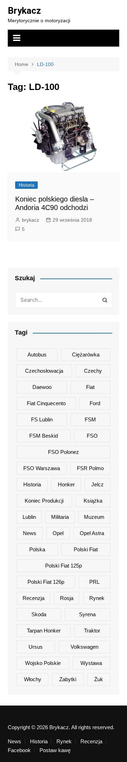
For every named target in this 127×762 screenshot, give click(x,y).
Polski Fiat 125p (63, 566)
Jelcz (97, 484)
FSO (92, 436)
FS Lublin (42, 419)
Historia (26, 185)
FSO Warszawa (41, 468)
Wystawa (91, 663)
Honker (66, 484)
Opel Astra (92, 533)
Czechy (93, 371)
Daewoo (42, 387)
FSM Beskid (43, 436)
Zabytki (67, 679)
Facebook (19, 750)
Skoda (38, 614)
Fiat (90, 387)
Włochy (32, 679)
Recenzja (33, 598)
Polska (37, 549)
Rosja (66, 598)
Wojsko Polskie (43, 663)
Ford (95, 403)
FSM (90, 419)
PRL (94, 582)
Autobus (37, 355)
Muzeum (94, 517)
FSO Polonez (63, 452)
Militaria (60, 517)
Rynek (96, 598)
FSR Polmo (90, 468)
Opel (58, 533)
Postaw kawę (55, 750)
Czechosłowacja (44, 371)
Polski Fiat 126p (46, 582)
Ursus (36, 647)
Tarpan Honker (44, 631)
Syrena (87, 614)
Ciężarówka (85, 355)
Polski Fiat (86, 549)
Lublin (29, 517)
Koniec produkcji (44, 501)
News (29, 533)
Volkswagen (84, 647)
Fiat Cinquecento (46, 403)
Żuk (98, 679)
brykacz (30, 220)
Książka (93, 501)
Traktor (92, 631)
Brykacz (24, 10)
